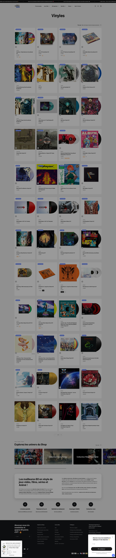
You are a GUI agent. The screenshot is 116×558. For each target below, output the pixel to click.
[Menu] (6, 545)
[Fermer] (112, 537)
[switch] (4, 553)
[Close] (21, 541)
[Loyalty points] (113, 555)
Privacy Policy (12, 547)
